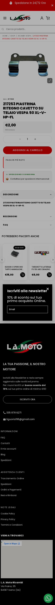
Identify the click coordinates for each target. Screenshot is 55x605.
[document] (27, 302)
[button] (47, 288)
